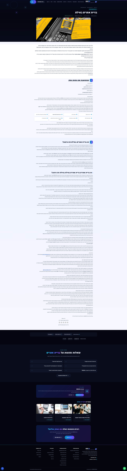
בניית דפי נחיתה (63, 456)
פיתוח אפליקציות (63, 458)
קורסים (55, 1)
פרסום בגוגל (75, 1)
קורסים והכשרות (76, 458)
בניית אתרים (69, 1)
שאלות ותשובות (59, 1)
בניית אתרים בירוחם (47, 270)
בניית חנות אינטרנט (63, 454)
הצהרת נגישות (39, 454)
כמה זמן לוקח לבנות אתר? (57, 361)
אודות (51, 1)
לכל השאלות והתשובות (62, 375)
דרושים (40, 456)
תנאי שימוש (39, 450)
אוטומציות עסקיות (63, 463)
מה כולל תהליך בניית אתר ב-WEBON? (89, 370)
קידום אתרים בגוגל (81, 1)
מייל (64, 338)
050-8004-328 (79, 394)
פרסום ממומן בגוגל (76, 456)
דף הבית (95, 7)
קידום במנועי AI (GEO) (62, 450)
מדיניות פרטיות (38, 452)
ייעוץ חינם (32, 2)
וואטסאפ (76, 338)
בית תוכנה (64, 1)
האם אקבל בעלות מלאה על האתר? (55, 370)
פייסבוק (69, 338)
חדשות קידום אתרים (50, 452)
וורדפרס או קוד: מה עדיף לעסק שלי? (89, 366)
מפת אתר (52, 456)
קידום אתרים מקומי (63, 452)
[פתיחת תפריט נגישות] (2, 468)
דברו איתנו (69, 437)
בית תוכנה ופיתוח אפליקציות (74, 450)
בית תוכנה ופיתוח (58, 334)
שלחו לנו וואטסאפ (93, 459)
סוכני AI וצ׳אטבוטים (63, 460)
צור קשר (48, 1)
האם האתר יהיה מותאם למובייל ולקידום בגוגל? (53, 366)
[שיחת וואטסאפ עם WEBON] (124, 468)
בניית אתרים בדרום (90, 7)
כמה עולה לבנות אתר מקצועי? (90, 361)
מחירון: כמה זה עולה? (63, 465)
